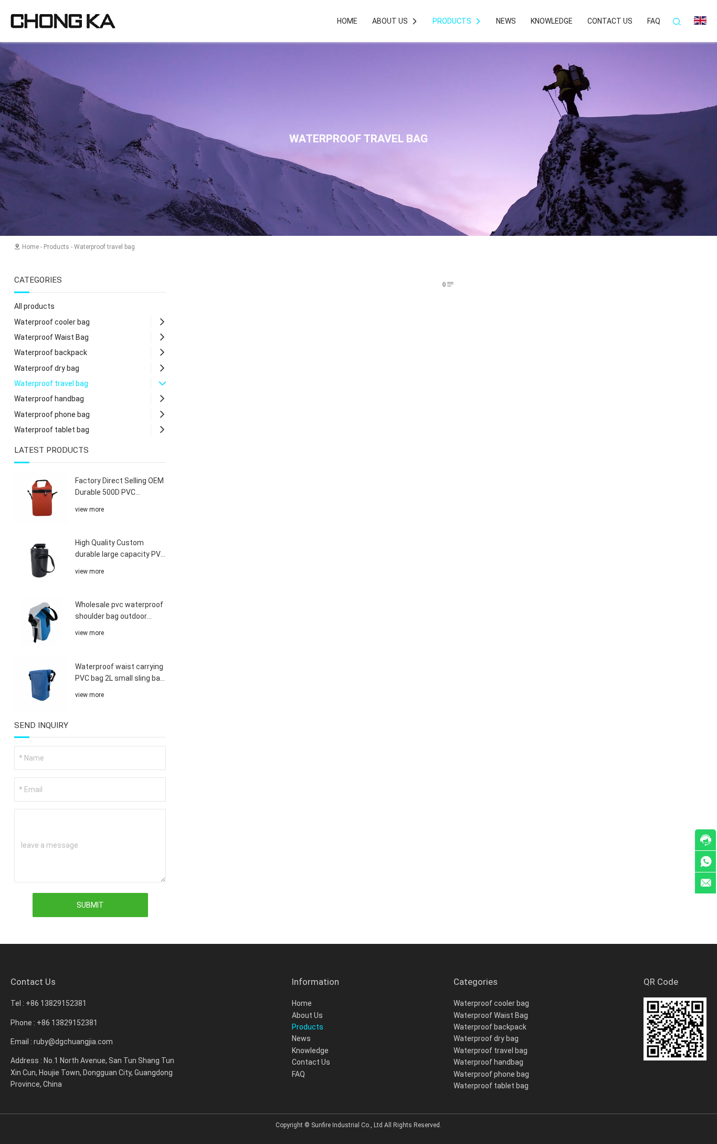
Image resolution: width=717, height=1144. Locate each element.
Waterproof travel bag (104, 247)
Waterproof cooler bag (52, 322)
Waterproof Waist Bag (51, 337)
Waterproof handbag (49, 398)
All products (34, 306)
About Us (395, 21)
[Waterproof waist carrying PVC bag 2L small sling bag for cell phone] (41, 684)
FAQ (653, 21)
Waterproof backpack (50, 352)
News (506, 21)
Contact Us (609, 21)
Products (457, 21)
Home (347, 21)
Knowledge (552, 21)
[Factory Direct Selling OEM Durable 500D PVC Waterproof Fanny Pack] (41, 498)
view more (89, 509)
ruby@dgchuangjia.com (73, 1041)
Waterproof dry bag (46, 368)
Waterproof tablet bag (51, 429)
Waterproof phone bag (52, 414)
